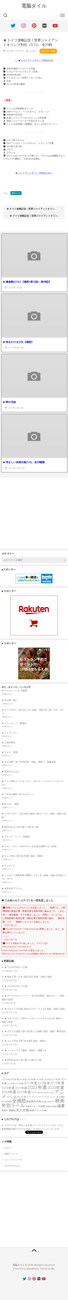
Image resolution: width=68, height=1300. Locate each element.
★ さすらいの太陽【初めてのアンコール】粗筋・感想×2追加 (34, 1009)
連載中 (5, 1110)
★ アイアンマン (10, 733)
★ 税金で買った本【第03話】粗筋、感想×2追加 (28, 976)
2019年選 (57, 1083)
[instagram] (24, 25)
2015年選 (10, 1084)
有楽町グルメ (31, 1106)
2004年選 (23, 1080)
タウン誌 (11, 1096)
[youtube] (55, 25)
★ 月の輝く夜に (10, 700)
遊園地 (12, 1110)
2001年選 (6, 1079)
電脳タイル (34, 6)
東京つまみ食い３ (28, 1125)
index (51, 1092)
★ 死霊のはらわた (11, 771)
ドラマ (45, 1096)
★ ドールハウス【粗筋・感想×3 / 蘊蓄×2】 (25, 1050)
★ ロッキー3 (8, 865)
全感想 (19, 1100)
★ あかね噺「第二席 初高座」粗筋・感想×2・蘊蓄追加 (29, 762)
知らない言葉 (48, 51)
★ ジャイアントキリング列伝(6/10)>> (34, 173)
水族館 (41, 1106)
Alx (52, 1268)
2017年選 (30, 1083)
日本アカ (51, 1102)
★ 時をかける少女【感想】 (18, 341)
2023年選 (55, 1087)
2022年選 (37, 1087)
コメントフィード (13, 1159)
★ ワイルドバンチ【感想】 (15, 690)
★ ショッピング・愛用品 (14, 723)
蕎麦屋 (54, 1106)
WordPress (33, 1268)
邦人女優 (22, 1110)
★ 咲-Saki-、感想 (10, 804)
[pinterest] (34, 25)
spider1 (33, 51)
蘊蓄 (61, 1106)
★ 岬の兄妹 (9, 401)
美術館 (48, 1106)
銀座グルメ (35, 1110)
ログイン (8, 1147)
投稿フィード (11, 1154)
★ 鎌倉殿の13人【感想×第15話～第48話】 (27, 281)
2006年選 (39, 1080)
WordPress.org (12, 1165)
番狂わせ (16, 193)
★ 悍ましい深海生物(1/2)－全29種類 (24, 462)
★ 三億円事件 (8, 742)
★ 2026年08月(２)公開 (15, 986)
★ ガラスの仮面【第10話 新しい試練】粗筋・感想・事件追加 (34, 1031)
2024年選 (9, 1092)
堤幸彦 (44, 1102)
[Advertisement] (34, 513)
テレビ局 (21, 1096)
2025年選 (24, 1092)
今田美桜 (8, 1102)
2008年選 (47, 1080)
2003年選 (14, 1079)
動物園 (30, 1101)
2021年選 (21, 1088)
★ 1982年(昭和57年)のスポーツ (17, 794)
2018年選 (44, 1083)
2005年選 (31, 1079)
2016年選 (19, 1083)
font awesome (39, 1092)
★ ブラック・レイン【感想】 (16, 836)
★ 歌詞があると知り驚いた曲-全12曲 (20, 827)
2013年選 (56, 1079)
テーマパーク (34, 1096)
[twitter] (13, 25)
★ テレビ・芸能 (10, 752)
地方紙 (37, 1101)
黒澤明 (44, 1111)
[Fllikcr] (44, 25)
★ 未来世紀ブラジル (12, 888)
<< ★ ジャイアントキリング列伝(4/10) (34, 60)
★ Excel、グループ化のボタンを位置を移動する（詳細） (30, 846)
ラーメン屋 (53, 1097)
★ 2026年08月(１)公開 (15, 967)
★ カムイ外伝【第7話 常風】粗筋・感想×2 (23, 856)
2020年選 (8, 1088)
